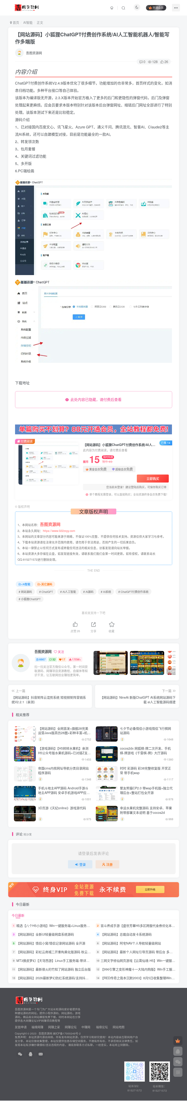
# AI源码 (88, 592)
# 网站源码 (25, 592)
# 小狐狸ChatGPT (30, 599)
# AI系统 (106, 592)
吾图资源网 (34, 52)
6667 (42, 659)
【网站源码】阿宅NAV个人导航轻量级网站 (131, 943)
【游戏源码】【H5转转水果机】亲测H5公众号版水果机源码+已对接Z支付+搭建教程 (64, 752)
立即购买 (152, 478)
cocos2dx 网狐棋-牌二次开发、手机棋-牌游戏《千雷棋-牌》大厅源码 (145, 750)
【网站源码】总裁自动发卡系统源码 (126, 934)
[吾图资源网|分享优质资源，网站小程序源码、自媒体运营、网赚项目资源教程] (26, 7)
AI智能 (28, 22)
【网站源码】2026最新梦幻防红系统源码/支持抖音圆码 (55, 978)
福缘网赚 (37, 1027)
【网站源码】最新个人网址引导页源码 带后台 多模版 (138, 952)
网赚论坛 (71, 1027)
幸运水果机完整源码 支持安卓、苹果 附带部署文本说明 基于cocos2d (146, 810)
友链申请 (21, 1027)
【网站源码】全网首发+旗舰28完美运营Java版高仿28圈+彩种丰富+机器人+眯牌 (64, 733)
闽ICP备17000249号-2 (67, 1033)
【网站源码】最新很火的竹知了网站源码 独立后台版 (53, 969)
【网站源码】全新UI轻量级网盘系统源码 (45, 934)
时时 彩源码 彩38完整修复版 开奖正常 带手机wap (145, 770)
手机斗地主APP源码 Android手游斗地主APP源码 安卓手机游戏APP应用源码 (64, 792)
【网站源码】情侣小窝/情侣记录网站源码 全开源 (50, 943)
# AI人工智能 (68, 592)
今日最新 (18, 915)
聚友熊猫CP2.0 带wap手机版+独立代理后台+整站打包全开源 (146, 790)
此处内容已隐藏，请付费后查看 (95, 399)
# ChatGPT (46, 592)
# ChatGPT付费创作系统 (133, 592)
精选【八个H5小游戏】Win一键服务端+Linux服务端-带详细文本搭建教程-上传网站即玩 (78, 925)
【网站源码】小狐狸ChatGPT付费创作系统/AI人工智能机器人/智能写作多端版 (92, 38)
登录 (82, 864)
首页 (15, 22)
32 (54, 659)
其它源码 (46, 584)
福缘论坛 (101, 1027)
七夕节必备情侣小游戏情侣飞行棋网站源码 (145, 730)
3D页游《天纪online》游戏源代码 (62, 808)
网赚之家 (54, 1027)
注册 (109, 864)
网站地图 (119, 1027)
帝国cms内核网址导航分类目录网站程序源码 (63, 770)
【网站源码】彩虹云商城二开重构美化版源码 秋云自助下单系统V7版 (65, 952)
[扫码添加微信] (177, 1061)
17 (63, 659)
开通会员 (158, 8)
